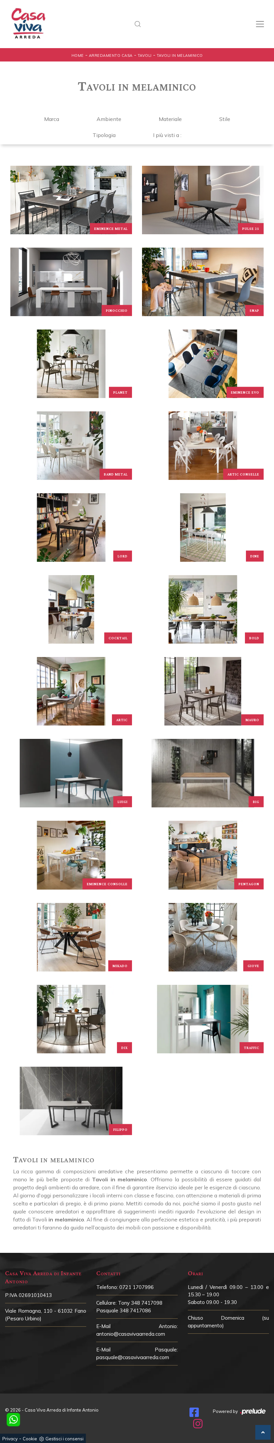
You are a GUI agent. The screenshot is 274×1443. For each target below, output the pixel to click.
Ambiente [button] (109, 119)
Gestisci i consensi (64, 1438)
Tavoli (145, 55)
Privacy (10, 1438)
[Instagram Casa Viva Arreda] (197, 1425)
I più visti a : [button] (167, 135)
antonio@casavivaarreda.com (130, 1334)
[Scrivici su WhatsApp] (13, 1419)
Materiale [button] (170, 119)
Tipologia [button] (104, 135)
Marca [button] (51, 119)
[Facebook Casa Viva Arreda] (194, 1414)
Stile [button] (224, 119)
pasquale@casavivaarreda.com (132, 1357)
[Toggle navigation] (260, 24)
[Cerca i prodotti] (140, 24)
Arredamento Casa (111, 55)
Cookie (30, 1438)
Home (78, 55)
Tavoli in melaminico (180, 55)
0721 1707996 (136, 1287)
